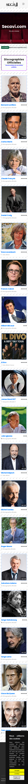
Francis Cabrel (7, 289)
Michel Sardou (7, 509)
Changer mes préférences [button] (16, 777)
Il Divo (3, 362)
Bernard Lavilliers (8, 105)
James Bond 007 (8, 399)
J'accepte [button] (16, 770)
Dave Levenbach (8, 252)
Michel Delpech (7, 473)
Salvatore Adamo (8, 583)
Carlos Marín (6, 142)
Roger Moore (6, 546)
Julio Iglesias (6, 436)
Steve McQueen (8, 693)
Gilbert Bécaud (7, 326)
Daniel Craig (6, 215)
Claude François (8, 178)
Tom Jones (6, 730)
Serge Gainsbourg (9, 620)
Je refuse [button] (16, 773)
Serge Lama (6, 657)
